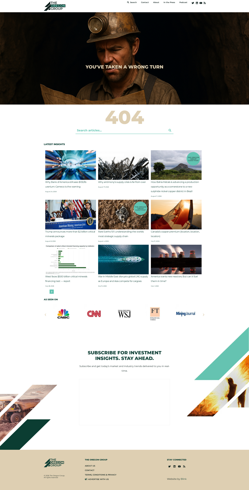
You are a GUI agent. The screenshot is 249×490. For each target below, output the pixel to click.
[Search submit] (169, 130)
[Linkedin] (197, 3)
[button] (45, 314)
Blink (184, 479)
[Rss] (205, 3)
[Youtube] (201, 3)
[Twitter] (193, 3)
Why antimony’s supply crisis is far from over (122, 182)
